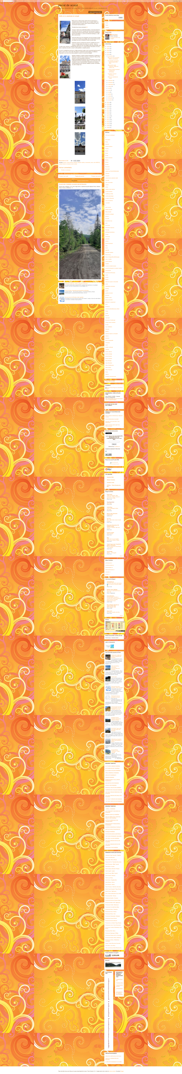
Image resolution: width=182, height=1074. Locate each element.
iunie (109, 90)
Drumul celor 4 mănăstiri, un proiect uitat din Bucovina (72, 184)
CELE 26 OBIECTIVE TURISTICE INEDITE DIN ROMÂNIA (112, 817)
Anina (106, 141)
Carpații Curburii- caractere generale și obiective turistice (116, 719)
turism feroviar (108, 356)
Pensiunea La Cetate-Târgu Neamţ (113, 922)
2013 (108, 117)
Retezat (107, 315)
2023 (108, 52)
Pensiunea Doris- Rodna (110, 911)
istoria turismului (109, 243)
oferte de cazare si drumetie (111, 281)
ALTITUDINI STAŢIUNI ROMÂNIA (112, 770)
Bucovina (107, 166)
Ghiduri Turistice (111, 479)
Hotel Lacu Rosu (109, 877)
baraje (106, 155)
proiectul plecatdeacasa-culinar (112, 308)
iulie (109, 88)
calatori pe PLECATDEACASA (112, 171)
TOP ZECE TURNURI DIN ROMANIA (113, 799)
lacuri (106, 247)
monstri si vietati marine (110, 266)
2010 (108, 123)
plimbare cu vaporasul (110, 302)
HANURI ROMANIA (109, 777)
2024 (108, 50)
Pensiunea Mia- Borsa (110, 930)
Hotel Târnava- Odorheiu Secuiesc (113, 886)
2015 (108, 114)
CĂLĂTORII (109, 551)
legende (107, 250)
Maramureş (108, 254)
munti (106, 275)
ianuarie (110, 99)
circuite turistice (70, 162)
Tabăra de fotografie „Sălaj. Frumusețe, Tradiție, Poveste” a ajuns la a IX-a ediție (113, 497)
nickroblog (109, 507)
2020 (108, 104)
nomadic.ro (107, 572)
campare (107, 175)
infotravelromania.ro (109, 569)
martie (109, 96)
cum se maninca (109, 200)
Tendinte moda (110, 482)
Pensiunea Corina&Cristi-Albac (112, 907)
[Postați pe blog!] (75, 160)
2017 (108, 110)
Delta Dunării (108, 211)
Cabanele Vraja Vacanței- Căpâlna (113, 855)
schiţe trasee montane (110, 322)
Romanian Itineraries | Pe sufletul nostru (113, 526)
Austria (64, 162)
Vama (106, 372)
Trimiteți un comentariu (65, 170)
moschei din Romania (110, 272)
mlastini (107, 263)
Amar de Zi (109, 611)
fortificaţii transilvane (110, 232)
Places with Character (112, 513)
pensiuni (107, 295)
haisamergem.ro (109, 567)
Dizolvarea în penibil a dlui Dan (113, 612)
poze (106, 304)
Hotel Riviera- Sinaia (110, 884)
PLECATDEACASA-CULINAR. (112, 419)
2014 (108, 115)
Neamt (106, 279)
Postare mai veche (96, 176)
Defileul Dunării (108, 209)
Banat (106, 153)
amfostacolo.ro (108, 562)
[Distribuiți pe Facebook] (78, 160)
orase (92, 162)
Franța (106, 234)
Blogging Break (110, 514)
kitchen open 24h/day (112, 589)
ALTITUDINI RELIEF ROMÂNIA (112, 768)
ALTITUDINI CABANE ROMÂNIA (112, 766)
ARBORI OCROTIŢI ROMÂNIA (112, 814)
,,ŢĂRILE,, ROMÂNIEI (110, 808)
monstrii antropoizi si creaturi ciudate (113, 268)
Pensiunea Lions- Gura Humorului (113, 925)
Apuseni (107, 144)
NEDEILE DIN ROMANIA (110, 785)
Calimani (107, 173)
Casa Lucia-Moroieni (110, 857)
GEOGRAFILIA (110, 582)
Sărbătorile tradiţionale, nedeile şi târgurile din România (76, 283)
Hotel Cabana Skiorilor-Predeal (112, 868)
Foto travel (109, 494)
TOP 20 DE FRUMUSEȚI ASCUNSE (113, 836)
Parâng (107, 288)
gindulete (107, 238)
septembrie (110, 84)
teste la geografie (109, 340)
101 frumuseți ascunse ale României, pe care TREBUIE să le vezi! (116, 708)
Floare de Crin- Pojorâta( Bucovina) (113, 862)
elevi (106, 223)
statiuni (107, 335)
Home (106, 22)
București (107, 169)
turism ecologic (108, 354)
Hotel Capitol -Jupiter (110, 871)
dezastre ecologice (109, 214)
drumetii (75, 162)
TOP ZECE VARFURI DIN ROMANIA (113, 801)
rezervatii (107, 317)
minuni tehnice (108, 261)
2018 (108, 108)
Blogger (122, 1071)
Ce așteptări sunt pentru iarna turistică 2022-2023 (113, 62)
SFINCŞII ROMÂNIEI (110, 831)
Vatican (107, 374)
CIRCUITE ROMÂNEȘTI (110, 775)
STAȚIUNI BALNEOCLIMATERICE (113, 833)
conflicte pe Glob (109, 193)
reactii (106, 313)
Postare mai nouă (63, 176)
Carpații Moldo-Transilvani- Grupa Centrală (115, 751)
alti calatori (107, 139)
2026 (108, 46)
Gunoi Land (114, 676)
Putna (106, 311)
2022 (108, 54)
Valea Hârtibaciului (109, 365)
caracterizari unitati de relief (111, 178)
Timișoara (107, 342)
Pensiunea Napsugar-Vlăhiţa (111, 933)
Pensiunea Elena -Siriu (110, 913)
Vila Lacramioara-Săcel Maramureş (113, 947)
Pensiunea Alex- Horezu (110, 895)
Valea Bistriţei (108, 360)
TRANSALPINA (119, 983)
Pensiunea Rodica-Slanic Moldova (113, 937)
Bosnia (106, 159)
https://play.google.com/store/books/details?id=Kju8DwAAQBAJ (114, 399)
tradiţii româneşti (109, 347)
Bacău (106, 150)
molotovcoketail (112, 1071)
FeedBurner (117, 446)
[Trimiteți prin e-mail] (74, 160)
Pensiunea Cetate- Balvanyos (112, 904)
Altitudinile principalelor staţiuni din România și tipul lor (116, 740)
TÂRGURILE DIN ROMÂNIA (111, 847)
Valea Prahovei (108, 369)
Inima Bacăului (110, 595)
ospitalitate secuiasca (110, 286)
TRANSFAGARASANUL (119, 986)
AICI (87, 27)
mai (109, 92)
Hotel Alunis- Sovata (109, 866)
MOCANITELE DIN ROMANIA (112, 783)
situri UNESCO (97, 162)
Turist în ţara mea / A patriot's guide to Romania (114, 545)
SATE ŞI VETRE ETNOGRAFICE (112, 829)
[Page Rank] (108, 455)
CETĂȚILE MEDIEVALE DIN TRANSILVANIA (111, 821)
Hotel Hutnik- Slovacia (110, 875)
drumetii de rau (108, 220)
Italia (106, 245)
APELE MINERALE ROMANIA (112, 772)
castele (107, 184)
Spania (106, 331)
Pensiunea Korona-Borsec (111, 920)
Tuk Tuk (109, 518)
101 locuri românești (110, 135)
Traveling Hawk (110, 502)
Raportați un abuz (110, 381)
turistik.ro (107, 574)
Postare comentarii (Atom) (83, 180)
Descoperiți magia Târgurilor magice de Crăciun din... (113, 66)
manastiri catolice (81, 162)
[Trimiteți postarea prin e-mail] (71, 160)
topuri (106, 344)
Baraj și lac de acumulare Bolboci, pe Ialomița (113, 58)
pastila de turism (109, 293)
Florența (107, 229)
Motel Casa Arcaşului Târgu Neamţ (113, 889)
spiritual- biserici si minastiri (65, 164)
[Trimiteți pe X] (76, 160)
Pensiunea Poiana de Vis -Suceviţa (113, 935)
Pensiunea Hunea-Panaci (111, 918)
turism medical (108, 358)
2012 (108, 119)
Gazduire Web (110, 477)
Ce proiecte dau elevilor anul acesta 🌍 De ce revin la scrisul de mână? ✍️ (114, 584)
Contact (107, 27)
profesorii (107, 306)
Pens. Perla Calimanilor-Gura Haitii (113, 893)
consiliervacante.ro (109, 565)
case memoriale (109, 182)
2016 (108, 112)
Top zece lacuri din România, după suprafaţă (74, 297)
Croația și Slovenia (109, 198)
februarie (110, 98)
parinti (106, 290)
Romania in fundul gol (110, 320)
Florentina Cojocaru (109, 227)
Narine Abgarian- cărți (111, 607)
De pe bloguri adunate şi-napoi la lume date (113, 605)
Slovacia (107, 329)
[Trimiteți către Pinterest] (79, 160)
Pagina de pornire (79, 176)
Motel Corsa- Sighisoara (110, 891)
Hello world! (109, 503)
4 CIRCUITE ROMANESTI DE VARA (113, 1061)
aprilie (109, 94)
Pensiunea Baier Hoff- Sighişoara (112, 902)
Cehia (106, 187)
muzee (106, 277)
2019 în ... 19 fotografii (111, 552)
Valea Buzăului (108, 363)
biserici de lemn (108, 157)
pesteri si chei (108, 297)
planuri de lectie (108, 299)
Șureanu (107, 338)
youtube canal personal (110, 376)
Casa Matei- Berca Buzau (111, 859)
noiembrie (110, 80)
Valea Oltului (108, 367)
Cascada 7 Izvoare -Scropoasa (112, 74)
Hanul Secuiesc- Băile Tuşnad (112, 864)
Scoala (106, 324)
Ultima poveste (110, 533)
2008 (108, 127)
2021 (108, 102)
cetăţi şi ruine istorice (110, 189)
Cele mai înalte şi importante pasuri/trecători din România (77, 290)
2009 (108, 125)
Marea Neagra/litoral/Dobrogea (112, 257)
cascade (107, 180)
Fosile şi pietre (110, 532)
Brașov (106, 162)
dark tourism (108, 207)
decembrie (110, 56)
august (109, 86)
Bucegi (106, 164)
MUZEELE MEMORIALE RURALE (113, 827)
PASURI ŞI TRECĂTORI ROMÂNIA (113, 787)
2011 (108, 121)
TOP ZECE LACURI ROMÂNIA (112, 838)
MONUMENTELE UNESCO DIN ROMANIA (119, 993)
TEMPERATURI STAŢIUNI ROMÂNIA (113, 789)
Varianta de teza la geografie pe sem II (115, 696)
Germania (107, 236)
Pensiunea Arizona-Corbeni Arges (113, 900)
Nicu (108, 537)
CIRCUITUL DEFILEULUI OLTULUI (113, 1056)
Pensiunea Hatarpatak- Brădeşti (112, 916)
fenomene (107, 225)
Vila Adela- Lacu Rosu (110, 945)
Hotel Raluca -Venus (110, 882)
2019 (108, 106)
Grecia (106, 241)
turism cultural (74, 164)
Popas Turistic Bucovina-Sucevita (112, 943)
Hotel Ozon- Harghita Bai (111, 880)
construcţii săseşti (109, 196)
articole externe (108, 146)
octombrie (110, 82)
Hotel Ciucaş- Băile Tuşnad (111, 873)
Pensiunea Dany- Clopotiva (111, 909)
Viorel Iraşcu (115, 34)
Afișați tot (121, 615)
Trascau (107, 349)
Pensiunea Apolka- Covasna (111, 898)
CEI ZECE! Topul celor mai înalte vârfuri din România (116, 729)
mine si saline (108, 259)
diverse (107, 216)
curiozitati (107, 202)
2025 (108, 48)
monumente (87, 162)
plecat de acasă (68, 5)
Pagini (106, 25)
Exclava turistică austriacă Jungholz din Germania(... (114, 70)
